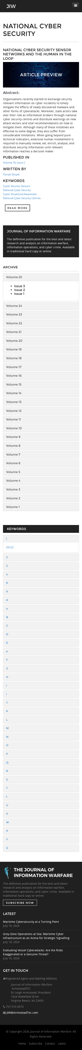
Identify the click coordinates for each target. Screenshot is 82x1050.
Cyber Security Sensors (16, 186)
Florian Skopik (11, 174)
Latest (62, 1043)
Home (22, 1043)
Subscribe (35, 1043)
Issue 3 (19, 286)
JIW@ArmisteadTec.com (22, 1012)
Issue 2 (19, 290)
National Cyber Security (17, 190)
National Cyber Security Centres (22, 198)
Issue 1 (19, 294)
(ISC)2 (10, 547)
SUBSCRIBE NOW (20, 902)
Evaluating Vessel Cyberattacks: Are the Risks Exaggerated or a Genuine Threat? (33, 952)
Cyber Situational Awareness (20, 194)
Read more (17, 208)
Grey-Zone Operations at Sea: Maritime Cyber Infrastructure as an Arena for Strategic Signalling (36, 936)
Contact (50, 1043)
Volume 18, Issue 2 (14, 162)
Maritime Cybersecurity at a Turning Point (31, 922)
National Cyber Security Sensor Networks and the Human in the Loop (37, 54)
